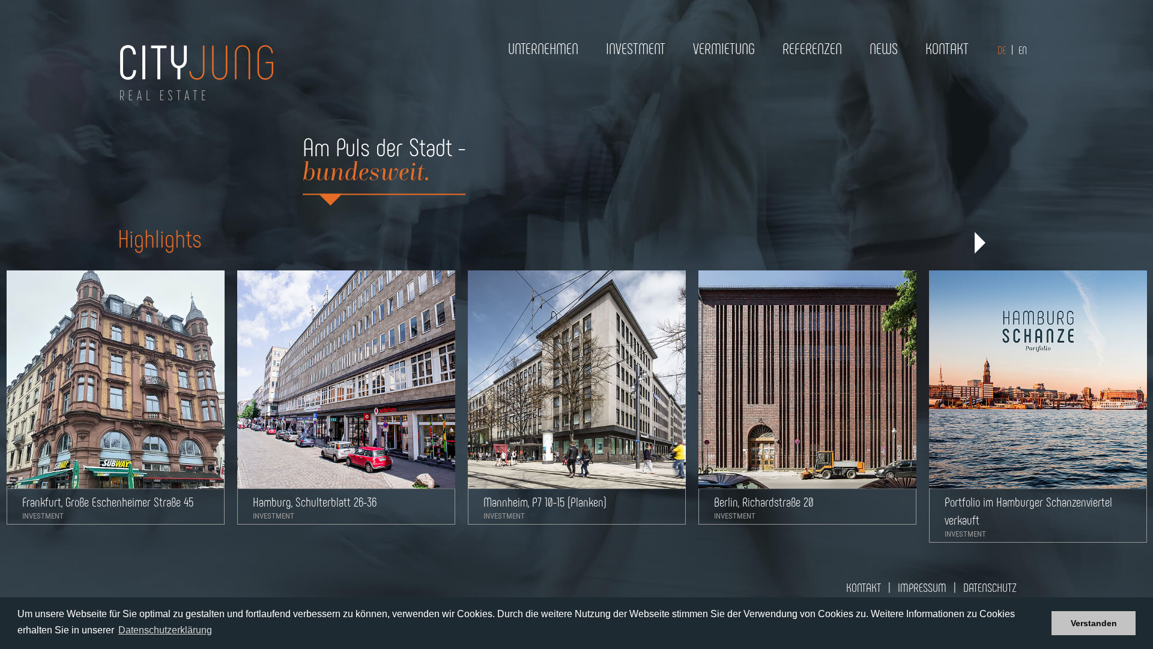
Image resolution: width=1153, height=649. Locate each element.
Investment (635, 48)
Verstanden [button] (1094, 623)
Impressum (922, 587)
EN (1022, 50)
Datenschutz (990, 587)
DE (1001, 50)
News (884, 48)
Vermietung (724, 48)
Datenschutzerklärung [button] (165, 630)
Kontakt (947, 48)
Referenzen (812, 48)
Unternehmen (543, 48)
